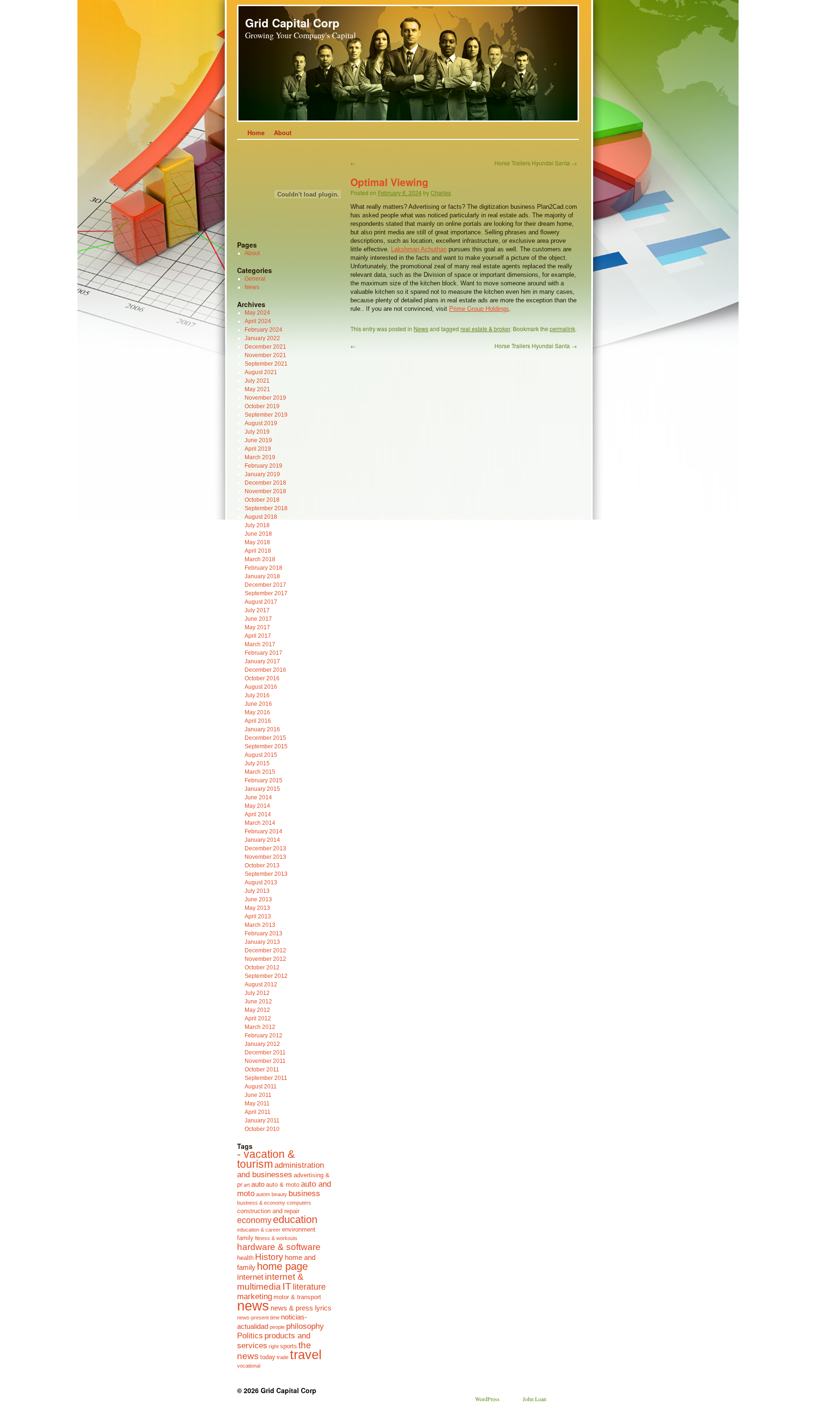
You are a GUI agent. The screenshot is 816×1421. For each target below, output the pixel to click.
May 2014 (257, 806)
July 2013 (257, 891)
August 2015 (261, 755)
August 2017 (261, 602)
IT (286, 1286)
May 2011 (257, 1103)
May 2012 (257, 1010)
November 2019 (265, 397)
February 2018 (263, 568)
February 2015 (263, 780)
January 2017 (262, 661)
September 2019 (266, 414)
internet (250, 1277)
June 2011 (258, 1095)
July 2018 (257, 525)
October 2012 (262, 967)
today (267, 1357)
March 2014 (260, 823)
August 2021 (261, 372)
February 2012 (263, 1035)
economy (254, 1220)
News (421, 329)
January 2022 (262, 338)
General (255, 278)
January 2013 (262, 942)
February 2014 (263, 831)
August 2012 (261, 984)
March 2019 (260, 457)
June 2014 (258, 797)
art (247, 1185)
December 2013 (265, 848)
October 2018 (262, 499)
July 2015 (257, 763)
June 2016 (258, 704)
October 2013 (262, 865)
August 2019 (261, 423)
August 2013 (261, 882)
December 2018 (265, 482)
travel (306, 1355)
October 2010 (262, 1129)
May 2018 (257, 542)
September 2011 (266, 1078)
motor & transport (297, 1297)
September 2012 (266, 976)
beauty (279, 1194)
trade (283, 1357)
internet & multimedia (270, 1281)
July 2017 (257, 610)
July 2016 (257, 695)
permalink (562, 329)
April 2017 (258, 636)
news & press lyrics (301, 1308)
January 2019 (262, 474)
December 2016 (265, 670)
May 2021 (257, 389)
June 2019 (258, 440)
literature (309, 1287)
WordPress (487, 1399)
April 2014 (258, 814)
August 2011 (261, 1086)
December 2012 (265, 950)
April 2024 (258, 321)
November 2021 (265, 355)
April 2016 (258, 721)
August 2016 (261, 687)
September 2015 (266, 746)
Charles (441, 192)
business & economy (261, 1203)
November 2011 (265, 1061)
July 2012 (257, 993)
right (274, 1346)
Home (255, 132)
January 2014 (262, 840)
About (282, 132)
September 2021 (266, 363)
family (245, 1237)
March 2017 (260, 644)
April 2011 (258, 1112)
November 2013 (265, 857)
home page (282, 1266)
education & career (258, 1230)
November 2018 (265, 491)
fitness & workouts (276, 1238)
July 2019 (257, 431)
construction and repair (268, 1211)
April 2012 (258, 1018)
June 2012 (258, 1001)
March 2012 (260, 1027)
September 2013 (266, 874)
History (269, 1256)
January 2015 (262, 789)
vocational (248, 1366)
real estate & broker (485, 329)
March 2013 (260, 925)
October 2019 (262, 406)
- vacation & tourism (266, 1159)
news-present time (258, 1317)
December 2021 (265, 346)
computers (299, 1203)
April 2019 (258, 448)
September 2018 (266, 508)
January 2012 (262, 1044)
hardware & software (279, 1246)
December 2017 (265, 585)
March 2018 (260, 559)
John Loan (534, 1399)
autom (263, 1194)
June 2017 (258, 619)
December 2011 (265, 1052)
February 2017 (263, 653)
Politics (250, 1335)
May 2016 (257, 712)
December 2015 (265, 738)
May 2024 (257, 312)
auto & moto (282, 1184)
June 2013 (258, 899)
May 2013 (257, 908)
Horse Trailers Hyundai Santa (535, 163)
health (245, 1257)
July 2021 (257, 380)
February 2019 (263, 465)
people (277, 1327)
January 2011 (262, 1120)
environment (298, 1229)
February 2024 (263, 329)
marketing (254, 1296)
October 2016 (262, 678)
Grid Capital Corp (292, 23)
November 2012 (265, 959)
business (304, 1193)
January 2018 (262, 576)
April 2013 (258, 916)
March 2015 (260, 772)
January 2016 (262, 729)
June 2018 (258, 534)
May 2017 (257, 627)
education (295, 1219)
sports (288, 1346)
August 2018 (261, 517)
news (253, 1305)
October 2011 (262, 1069)
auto (257, 1184)
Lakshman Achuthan (419, 249)
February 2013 (263, 933)
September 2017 (266, 593)
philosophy (305, 1326)
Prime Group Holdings (479, 308)
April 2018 (258, 551)
